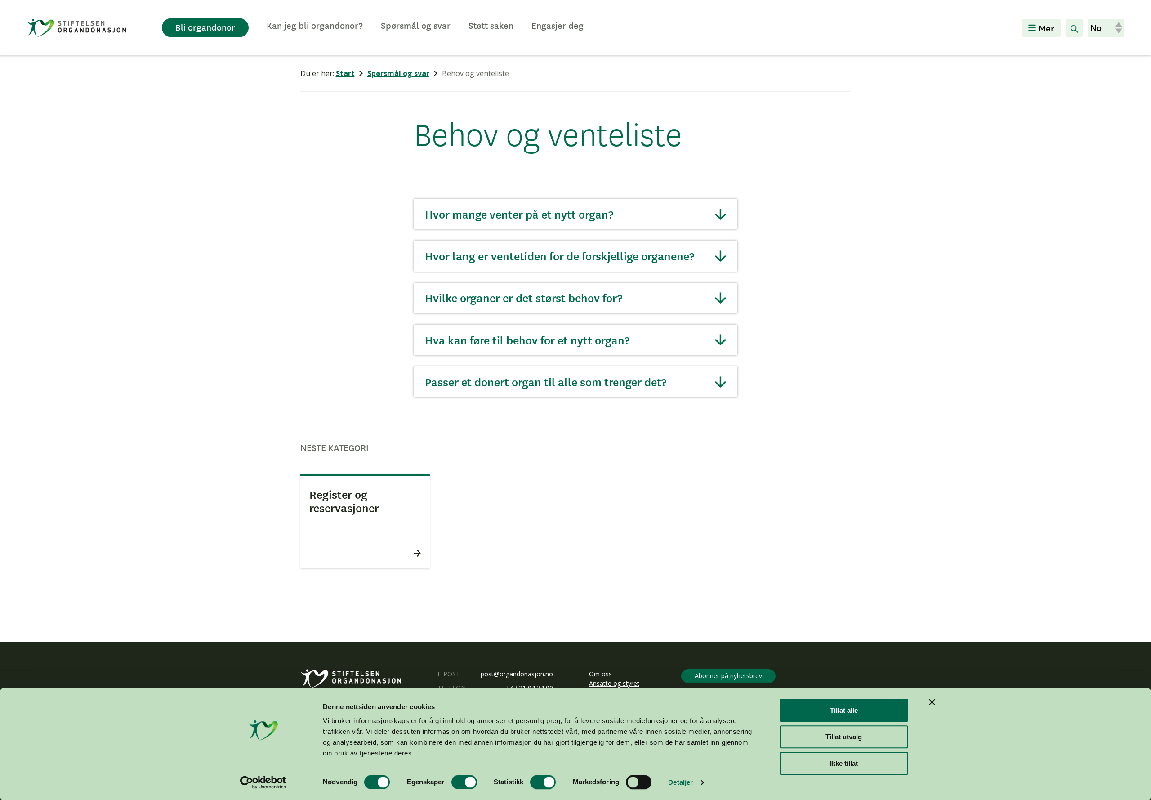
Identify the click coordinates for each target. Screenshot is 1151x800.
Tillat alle (844, 710)
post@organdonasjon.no (517, 674)
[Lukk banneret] (932, 702)
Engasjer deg (557, 25)
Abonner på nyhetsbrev (728, 675)
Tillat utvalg (843, 737)
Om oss (600, 674)
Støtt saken (490, 25)
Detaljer (680, 782)
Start (345, 73)
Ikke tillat (844, 763)
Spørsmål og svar (416, 25)
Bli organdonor (205, 27)
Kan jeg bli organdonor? (315, 25)
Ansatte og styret (614, 683)
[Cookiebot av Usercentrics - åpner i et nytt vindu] (263, 782)
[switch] (464, 782)
